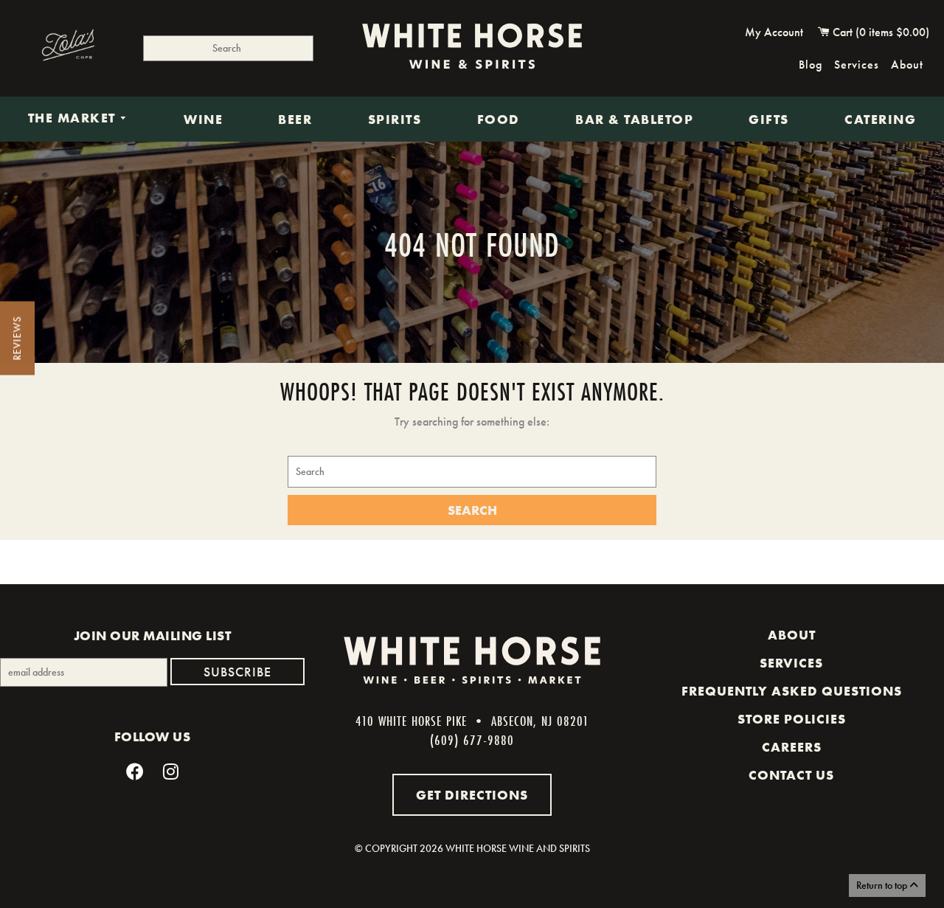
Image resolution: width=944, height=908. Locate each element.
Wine (203, 119)
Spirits (395, 119)
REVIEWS (17, 338)
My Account (774, 32)
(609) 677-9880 (472, 739)
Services (856, 64)
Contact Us (791, 775)
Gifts (769, 119)
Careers (792, 747)
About (907, 64)
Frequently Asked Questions (791, 691)
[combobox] (228, 48)
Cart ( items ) (879, 32)
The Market (74, 118)
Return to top (882, 885)
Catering (880, 119)
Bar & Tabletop (634, 119)
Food (498, 119)
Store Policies (792, 719)
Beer (295, 119)
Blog (810, 64)
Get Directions (472, 794)
